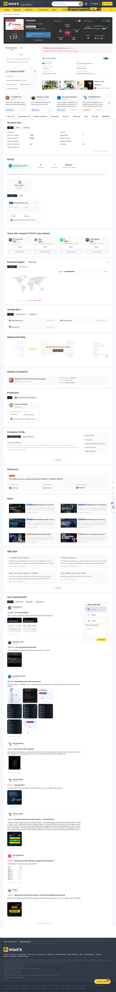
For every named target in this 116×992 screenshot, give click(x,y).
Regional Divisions (23, 956)
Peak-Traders (71, 988)
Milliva (15, 988)
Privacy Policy (41, 954)
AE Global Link (34, 988)
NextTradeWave (14, 985)
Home (5, 14)
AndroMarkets (24, 988)
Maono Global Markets (39, 985)
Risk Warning (22, 954)
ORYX (90, 985)
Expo (81, 954)
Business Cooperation (10, 956)
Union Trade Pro (53, 988)
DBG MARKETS (25, 985)
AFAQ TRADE (7, 988)
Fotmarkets (76, 985)
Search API (50, 954)
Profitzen (43, 988)
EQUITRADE (81, 988)
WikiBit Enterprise (60, 954)
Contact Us (14, 954)
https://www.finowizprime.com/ (85, 73)
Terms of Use (32, 954)
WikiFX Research (89, 954)
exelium (84, 985)
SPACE (69, 985)
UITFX (5, 985)
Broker (10, 14)
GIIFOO (63, 988)
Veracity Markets (99, 985)
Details (20, 247)
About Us (6, 954)
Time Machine (38, 40)
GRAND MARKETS (53, 985)
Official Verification (72, 954)
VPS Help (98, 954)
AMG (62, 985)
